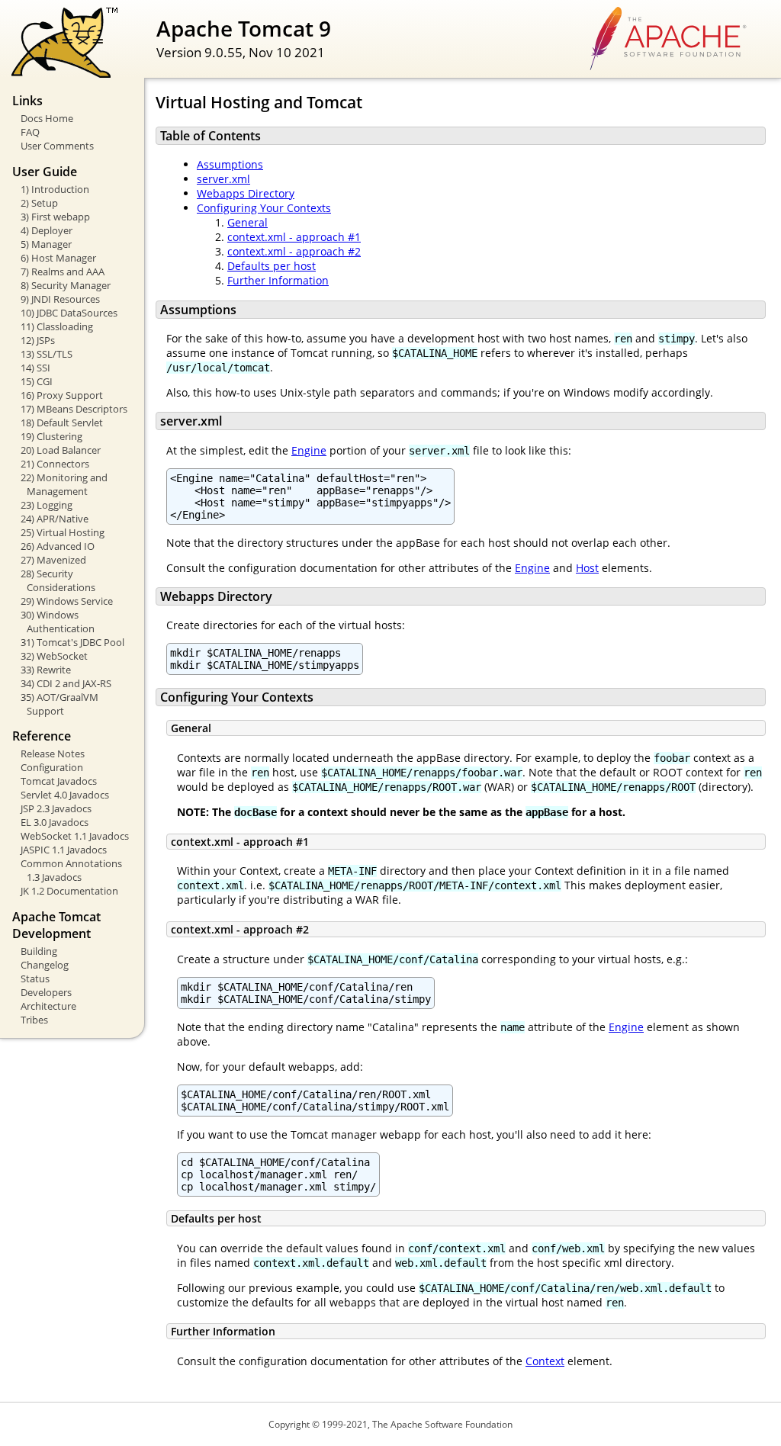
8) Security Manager (66, 285)
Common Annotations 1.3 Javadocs (71, 870)
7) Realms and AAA (62, 271)
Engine (308, 450)
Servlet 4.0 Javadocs (65, 795)
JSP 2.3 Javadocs (56, 808)
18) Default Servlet (62, 422)
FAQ (30, 132)
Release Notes (53, 753)
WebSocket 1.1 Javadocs (75, 836)
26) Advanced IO (58, 546)
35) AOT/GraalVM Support (59, 704)
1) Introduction (55, 189)
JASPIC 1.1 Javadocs (64, 849)
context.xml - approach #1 (294, 237)
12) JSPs (38, 340)
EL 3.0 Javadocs (54, 822)
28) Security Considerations (58, 580)
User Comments (57, 146)
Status (35, 978)
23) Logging (46, 505)
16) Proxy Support (62, 395)
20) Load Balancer (61, 450)
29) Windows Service (67, 601)
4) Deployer (46, 230)
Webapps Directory (245, 193)
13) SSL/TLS (46, 354)
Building (39, 951)
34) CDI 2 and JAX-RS (66, 683)
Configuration (52, 767)
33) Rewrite (46, 669)
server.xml (223, 179)
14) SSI (35, 367)
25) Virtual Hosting (62, 532)
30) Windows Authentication (58, 621)
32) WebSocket (54, 656)
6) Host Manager (58, 258)
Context (544, 1361)
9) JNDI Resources (60, 299)
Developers (46, 992)
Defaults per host (271, 266)
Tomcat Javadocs (59, 781)
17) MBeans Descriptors (74, 409)
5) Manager (46, 244)
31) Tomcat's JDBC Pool (72, 642)
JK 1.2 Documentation (69, 891)
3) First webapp (55, 216)
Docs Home (47, 118)
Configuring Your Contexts (264, 208)
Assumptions (230, 164)
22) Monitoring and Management (64, 484)
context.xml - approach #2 (294, 251)
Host (587, 568)
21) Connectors (55, 464)
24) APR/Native (54, 518)
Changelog (45, 965)
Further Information (278, 280)
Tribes (34, 1020)
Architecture (48, 1006)
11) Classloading (57, 326)
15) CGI (37, 381)
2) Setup (39, 203)
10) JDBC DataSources (69, 313)
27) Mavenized (53, 560)
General (247, 222)
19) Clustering (51, 436)
